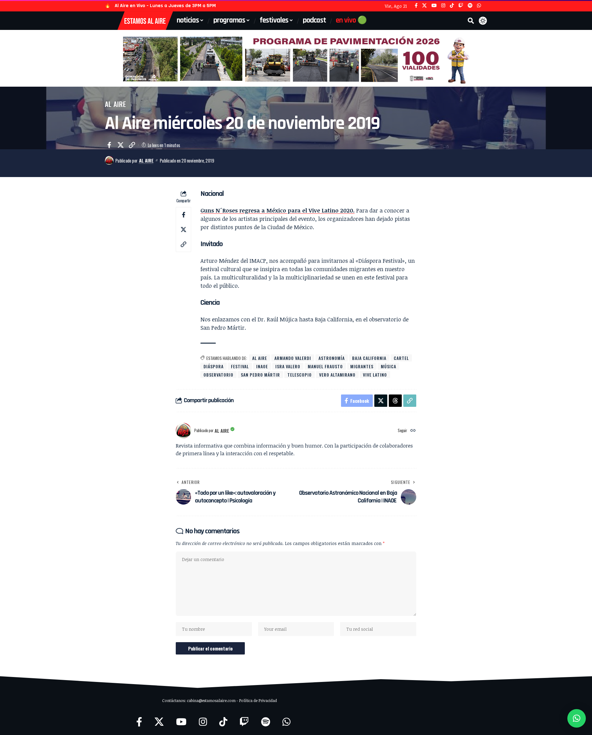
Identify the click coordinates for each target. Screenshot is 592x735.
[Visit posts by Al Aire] (109, 160)
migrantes (361, 366)
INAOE (262, 366)
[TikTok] (451, 5)
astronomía (332, 358)
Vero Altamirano (337, 374)
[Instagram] (443, 5)
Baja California (369, 358)
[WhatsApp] (479, 5)
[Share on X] (120, 145)
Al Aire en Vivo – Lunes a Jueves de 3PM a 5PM (165, 5)
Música (388, 366)
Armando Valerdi (292, 358)
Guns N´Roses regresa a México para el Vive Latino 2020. (277, 210)
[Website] (413, 431)
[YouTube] (434, 5)
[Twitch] (461, 5)
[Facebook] (416, 5)
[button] (471, 20)
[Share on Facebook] (109, 145)
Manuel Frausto (325, 366)
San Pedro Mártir (260, 374)
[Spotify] (470, 5)
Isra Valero (287, 366)
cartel (401, 358)
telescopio (299, 374)
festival (240, 366)
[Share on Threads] (395, 400)
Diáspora (214, 366)
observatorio (218, 374)
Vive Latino (375, 374)
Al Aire (115, 104)
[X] (424, 5)
